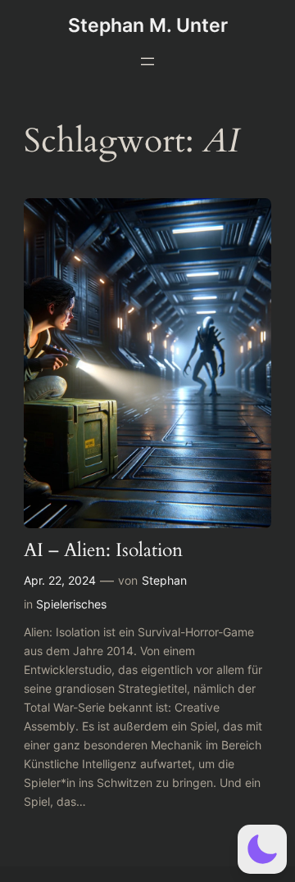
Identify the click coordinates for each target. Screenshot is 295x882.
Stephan (164, 580)
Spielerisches (71, 604)
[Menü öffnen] (147, 61)
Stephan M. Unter (148, 25)
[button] (262, 849)
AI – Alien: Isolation (103, 551)
